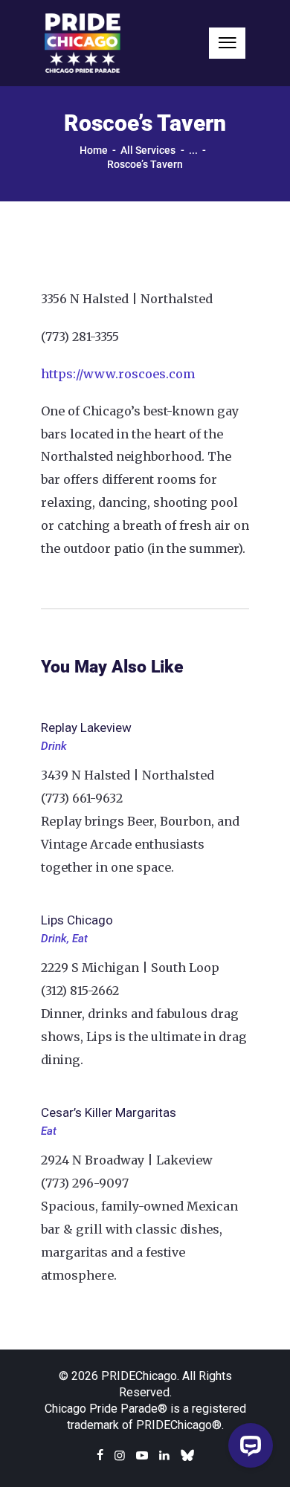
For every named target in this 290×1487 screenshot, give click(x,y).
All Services (147, 150)
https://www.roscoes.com (118, 373)
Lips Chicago (77, 920)
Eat (80, 938)
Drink (54, 746)
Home (94, 150)
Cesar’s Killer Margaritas (108, 1112)
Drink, (56, 938)
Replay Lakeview (86, 727)
